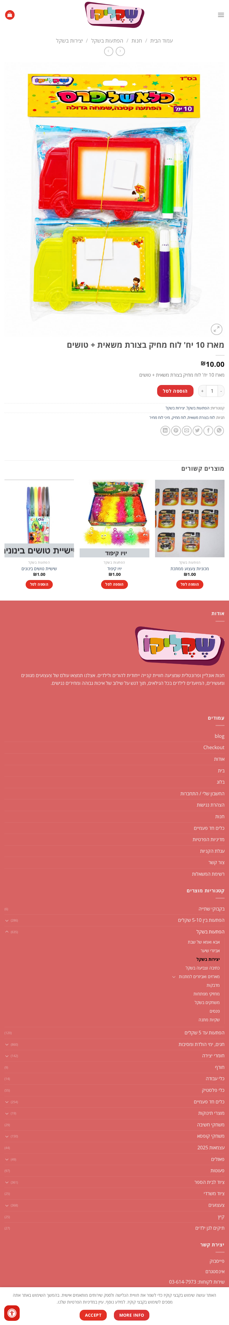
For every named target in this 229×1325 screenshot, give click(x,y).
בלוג (221, 782)
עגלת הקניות (212, 851)
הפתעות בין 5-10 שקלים (201, 920)
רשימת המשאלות (208, 874)
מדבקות (213, 985)
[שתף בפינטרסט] (176, 431)
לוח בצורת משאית (201, 417)
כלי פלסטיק (213, 1090)
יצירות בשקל (69, 40)
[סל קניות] (10, 15)
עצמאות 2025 (211, 1147)
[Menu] (221, 14)
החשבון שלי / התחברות (202, 793)
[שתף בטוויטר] (197, 431)
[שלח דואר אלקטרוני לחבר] (187, 431)
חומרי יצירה (213, 1055)
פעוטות (218, 1170)
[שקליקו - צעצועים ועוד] (114, 15)
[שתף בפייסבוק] (208, 431)
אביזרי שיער (210, 950)
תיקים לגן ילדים (210, 1228)
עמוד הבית (161, 40)
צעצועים (216, 1205)
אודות (219, 759)
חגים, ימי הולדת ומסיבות (202, 1044)
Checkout (214, 747)
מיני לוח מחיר (159, 417)
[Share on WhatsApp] (219, 431)
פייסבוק (217, 1261)
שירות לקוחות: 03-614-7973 (197, 1282)
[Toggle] (6, 920)
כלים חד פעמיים (209, 828)
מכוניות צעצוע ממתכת (190, 568)
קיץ (221, 1216)
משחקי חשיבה (211, 1124)
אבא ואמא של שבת (204, 942)
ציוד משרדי (214, 1193)
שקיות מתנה (209, 1019)
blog (220, 736)
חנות (136, 40)
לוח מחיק (179, 417)
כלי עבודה (215, 1078)
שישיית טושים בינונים (39, 568)
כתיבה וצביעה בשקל (203, 968)
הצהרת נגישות (211, 805)
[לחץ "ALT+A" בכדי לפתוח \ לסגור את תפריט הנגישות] (12, 1313)
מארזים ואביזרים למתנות (199, 976)
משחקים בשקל (207, 1002)
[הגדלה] (216, 329)
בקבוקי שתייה (212, 908)
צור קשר (216, 862)
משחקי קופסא (211, 1136)
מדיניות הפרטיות (209, 839)
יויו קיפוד (114, 568)
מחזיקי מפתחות (207, 994)
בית (221, 770)
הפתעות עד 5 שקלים (205, 1032)
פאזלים (218, 1159)
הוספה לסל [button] (190, 584)
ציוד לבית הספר (209, 1182)
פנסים (215, 1011)
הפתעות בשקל (107, 40)
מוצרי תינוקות (211, 1113)
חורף (220, 1067)
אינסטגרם (215, 1271)
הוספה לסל (175, 391)
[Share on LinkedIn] (165, 431)
